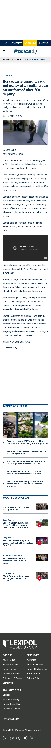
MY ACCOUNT (30, 43)
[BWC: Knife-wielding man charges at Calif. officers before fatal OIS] (42, 540)
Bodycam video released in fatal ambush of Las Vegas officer (26, 452)
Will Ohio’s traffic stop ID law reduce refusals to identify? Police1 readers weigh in (25, 483)
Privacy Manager (11, 719)
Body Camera (8, 520)
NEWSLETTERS (16, 43)
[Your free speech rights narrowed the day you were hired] (42, 557)
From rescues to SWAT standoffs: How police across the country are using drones (27, 442)
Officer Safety (8, 76)
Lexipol (21, 730)
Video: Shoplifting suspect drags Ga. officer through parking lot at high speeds (16, 525)
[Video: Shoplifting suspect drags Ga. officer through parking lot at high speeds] (42, 522)
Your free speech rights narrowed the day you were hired (16, 560)
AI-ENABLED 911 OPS (35, 59)
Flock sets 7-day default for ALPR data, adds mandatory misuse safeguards (26, 472)
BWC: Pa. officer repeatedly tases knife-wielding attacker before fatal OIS (26, 462)
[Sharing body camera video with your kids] (42, 506)
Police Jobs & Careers (12, 555)
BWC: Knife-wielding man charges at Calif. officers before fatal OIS (18, 542)
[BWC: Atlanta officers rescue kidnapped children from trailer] (42, 575)
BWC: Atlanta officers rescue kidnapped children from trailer (16, 578)
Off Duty (6, 504)
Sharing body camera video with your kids (16, 508)
